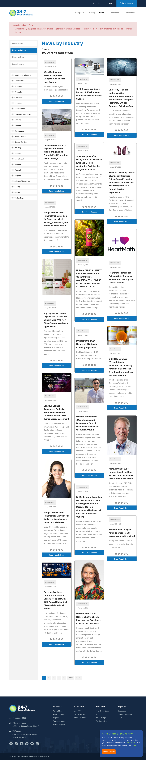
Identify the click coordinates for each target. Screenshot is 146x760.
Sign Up (96, 3)
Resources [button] (115, 13)
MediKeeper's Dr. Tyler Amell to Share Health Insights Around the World (122, 533)
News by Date (18, 57)
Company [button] (79, 13)
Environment (19, 109)
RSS (97, 714)
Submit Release (126, 3)
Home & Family (20, 136)
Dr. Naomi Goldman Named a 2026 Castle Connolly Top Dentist (87, 344)
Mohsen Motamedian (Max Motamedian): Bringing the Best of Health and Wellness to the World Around (87, 423)
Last (78, 678)
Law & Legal (19, 159)
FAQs (120, 718)
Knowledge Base (102, 711)
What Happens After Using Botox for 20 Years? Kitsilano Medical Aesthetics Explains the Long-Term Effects (89, 163)
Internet (17, 153)
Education (18, 103)
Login (110, 3)
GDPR (134, 745)
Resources (101, 707)
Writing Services (59, 721)
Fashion (17, 125)
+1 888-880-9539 (19, 718)
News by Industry (19, 50)
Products (57, 707)
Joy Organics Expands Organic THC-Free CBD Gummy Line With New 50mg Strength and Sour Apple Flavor (56, 320)
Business (18, 86)
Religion (17, 176)
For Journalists (101, 721)
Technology (19, 198)
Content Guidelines (125, 714)
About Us (77, 711)
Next (70, 678)
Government (19, 131)
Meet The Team (80, 718)
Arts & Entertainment (22, 75)
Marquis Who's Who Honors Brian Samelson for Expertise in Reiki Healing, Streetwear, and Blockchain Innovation (56, 219)
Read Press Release (56, 101)
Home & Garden (20, 142)
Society (17, 187)
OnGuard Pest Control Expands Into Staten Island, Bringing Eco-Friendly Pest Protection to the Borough (56, 152)
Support (122, 707)
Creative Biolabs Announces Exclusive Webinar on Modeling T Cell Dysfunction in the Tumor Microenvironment (56, 412)
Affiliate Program (59, 725)
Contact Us (130, 13)
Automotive (19, 81)
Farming (17, 120)
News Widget (101, 718)
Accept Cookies (109, 752)
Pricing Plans (57, 711)
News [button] (102, 13)
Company (79, 707)
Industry (17, 148)
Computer (18, 92)
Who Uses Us (79, 714)
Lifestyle (17, 164)
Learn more (130, 742)
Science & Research (22, 181)
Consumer (18, 97)
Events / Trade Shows (22, 114)
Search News (18, 64)
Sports (17, 192)
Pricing (92, 13)
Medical (17, 170)
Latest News (17, 43)
